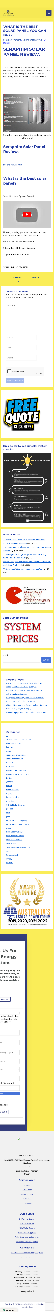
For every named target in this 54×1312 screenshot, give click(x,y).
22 (7, 735)
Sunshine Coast (27, 1194)
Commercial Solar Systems (27, 1241)
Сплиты (9, 862)
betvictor (9, 747)
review (9, 828)
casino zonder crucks (14, 759)
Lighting (9, 793)
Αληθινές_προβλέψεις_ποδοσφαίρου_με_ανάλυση (23, 569)
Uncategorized (12, 855)
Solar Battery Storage (14, 832)
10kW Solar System (27, 1228)
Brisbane (27, 1199)
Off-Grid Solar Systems (15, 805)
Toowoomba (27, 1203)
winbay (9, 859)
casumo (9, 762)
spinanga (10, 851)
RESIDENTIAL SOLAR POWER (17, 824)
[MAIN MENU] (48, 13)
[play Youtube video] (27, 214)
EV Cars (9, 778)
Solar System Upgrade (27, 1232)
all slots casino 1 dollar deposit (18, 739)
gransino (9, 782)
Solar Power (11, 843)
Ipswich (27, 1185)
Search (5, 655)
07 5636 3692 (27, 1257)
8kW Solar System (27, 1223)
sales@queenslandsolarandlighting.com (27, 1252)
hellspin (9, 785)
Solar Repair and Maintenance (27, 1237)
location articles (12, 797)
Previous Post (17, 278)
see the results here (12, 164)
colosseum (10, 766)
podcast (9, 809)
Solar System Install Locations (18, 847)
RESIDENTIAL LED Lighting (16, 820)
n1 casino (10, 801)
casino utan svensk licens (16, 755)
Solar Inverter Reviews (15, 835)
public (8, 816)
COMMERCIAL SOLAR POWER (18, 774)
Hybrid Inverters (12, 789)
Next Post (37, 277)
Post (8, 812)
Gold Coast (27, 1190)
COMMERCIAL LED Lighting (16, 770)
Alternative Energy (13, 743)
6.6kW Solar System (27, 1219)
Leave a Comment (12, 39)
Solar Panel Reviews (32, 39)
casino (8, 751)
